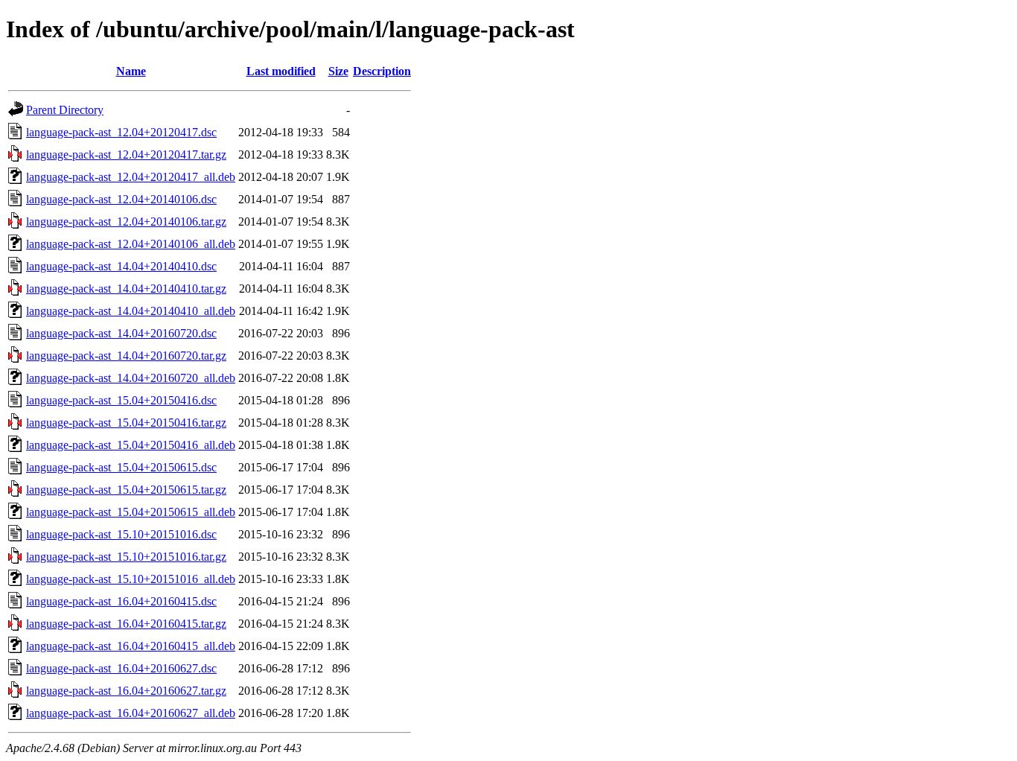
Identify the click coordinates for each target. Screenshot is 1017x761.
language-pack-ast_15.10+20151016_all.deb (130, 579)
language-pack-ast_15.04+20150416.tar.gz (126, 422)
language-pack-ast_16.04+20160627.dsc (121, 668)
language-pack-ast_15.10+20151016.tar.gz (126, 556)
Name (131, 71)
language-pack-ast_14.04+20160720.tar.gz (126, 355)
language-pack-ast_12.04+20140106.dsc (121, 199)
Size (338, 71)
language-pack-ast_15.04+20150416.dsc (121, 400)
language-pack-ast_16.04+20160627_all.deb (130, 713)
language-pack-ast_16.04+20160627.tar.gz (126, 690)
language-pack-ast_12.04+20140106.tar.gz (126, 221)
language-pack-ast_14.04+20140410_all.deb (130, 311)
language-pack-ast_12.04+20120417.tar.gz (126, 154)
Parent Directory (64, 110)
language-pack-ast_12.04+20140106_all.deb (130, 244)
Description (382, 71)
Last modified (281, 71)
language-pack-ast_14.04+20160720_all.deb (130, 378)
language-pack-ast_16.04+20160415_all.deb (130, 646)
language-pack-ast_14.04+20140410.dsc (121, 266)
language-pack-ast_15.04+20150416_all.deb (130, 445)
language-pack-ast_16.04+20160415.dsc (121, 601)
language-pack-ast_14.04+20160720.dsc (121, 333)
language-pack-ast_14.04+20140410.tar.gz (126, 288)
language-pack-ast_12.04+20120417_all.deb (130, 177)
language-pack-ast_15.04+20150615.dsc (121, 467)
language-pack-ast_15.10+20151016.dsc (121, 534)
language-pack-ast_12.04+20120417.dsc (121, 132)
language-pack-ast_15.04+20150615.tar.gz (126, 489)
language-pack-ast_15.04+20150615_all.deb (130, 512)
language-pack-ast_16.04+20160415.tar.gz (126, 623)
